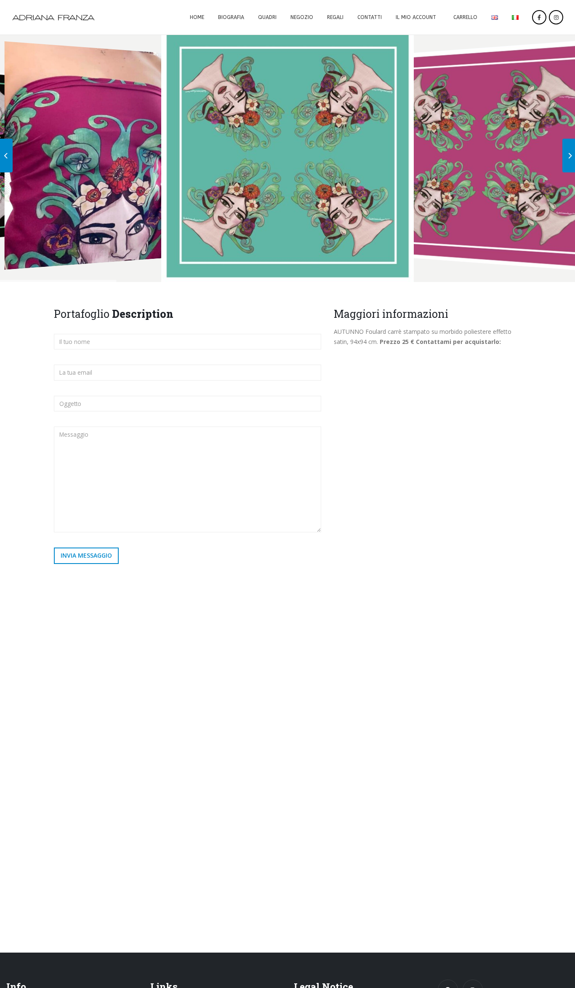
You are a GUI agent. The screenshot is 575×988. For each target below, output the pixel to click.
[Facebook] (539, 17)
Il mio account (416, 17)
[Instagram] (556, 17)
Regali (335, 17)
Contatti (369, 17)
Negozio (301, 17)
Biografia (231, 17)
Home (197, 17)
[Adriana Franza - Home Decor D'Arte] (53, 17)
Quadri (267, 17)
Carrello (465, 17)
